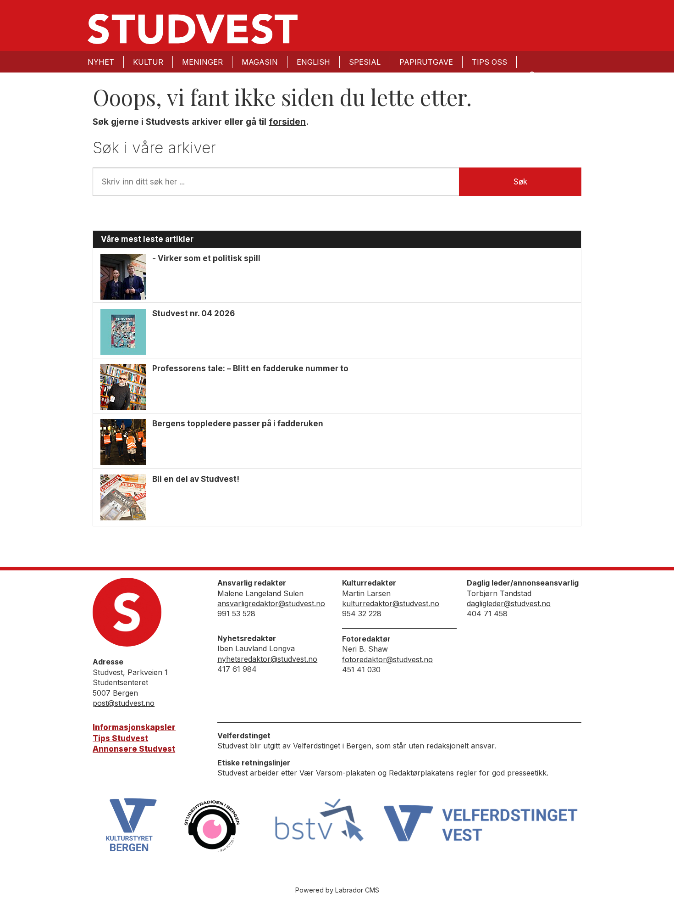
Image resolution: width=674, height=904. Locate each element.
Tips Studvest (120, 738)
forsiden (287, 122)
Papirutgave (426, 62)
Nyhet (101, 62)
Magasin (260, 62)
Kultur (148, 62)
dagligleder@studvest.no (509, 603)
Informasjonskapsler (134, 727)
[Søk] (531, 74)
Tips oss (489, 62)
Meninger (202, 62)
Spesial (365, 62)
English (313, 62)
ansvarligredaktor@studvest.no (271, 603)
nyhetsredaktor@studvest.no (267, 659)
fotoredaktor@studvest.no (387, 659)
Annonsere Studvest (134, 748)
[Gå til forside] (193, 29)
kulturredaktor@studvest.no (390, 603)
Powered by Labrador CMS (337, 890)
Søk (520, 181)
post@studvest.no (124, 703)
